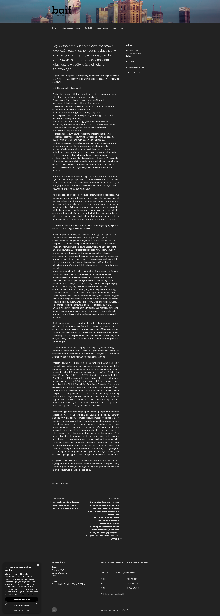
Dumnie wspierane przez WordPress (116, 610)
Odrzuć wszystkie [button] (22, 606)
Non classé (62, 484)
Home (55, 28)
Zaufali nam (118, 28)
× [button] (38, 565)
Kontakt (88, 28)
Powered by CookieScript (21, 611)
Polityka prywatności (26, 594)
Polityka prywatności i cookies (113, 594)
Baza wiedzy (102, 28)
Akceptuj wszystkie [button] (21, 599)
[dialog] (22, 587)
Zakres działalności (71, 28)
